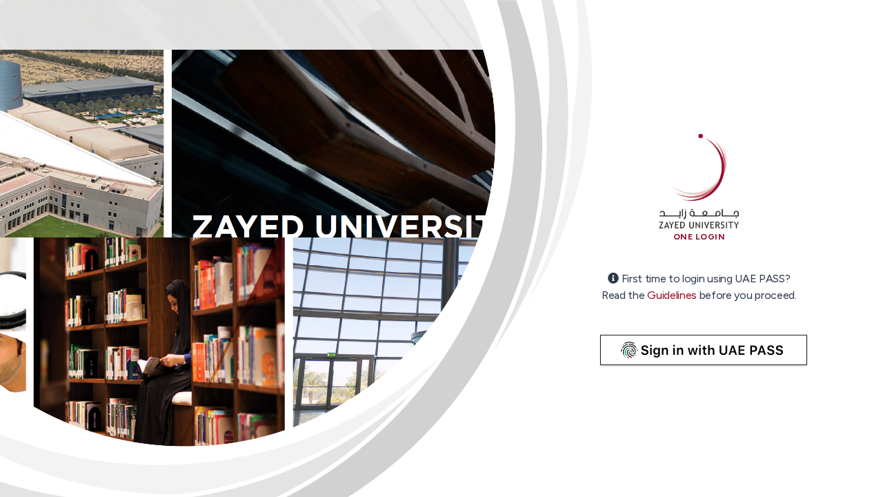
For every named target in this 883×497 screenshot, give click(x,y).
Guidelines (672, 295)
